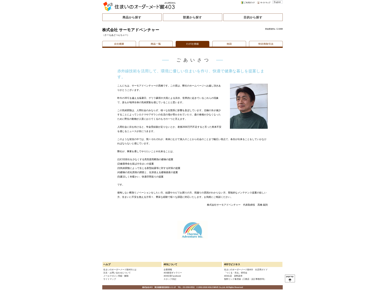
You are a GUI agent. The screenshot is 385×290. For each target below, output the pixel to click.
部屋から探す (192, 17)
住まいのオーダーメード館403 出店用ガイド (246, 269)
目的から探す (253, 17)
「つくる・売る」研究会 (235, 272)
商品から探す (132, 17)
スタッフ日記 (170, 279)
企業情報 (168, 269)
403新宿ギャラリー (173, 272)
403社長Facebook (172, 276)
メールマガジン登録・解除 (116, 276)
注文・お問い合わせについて (117, 272)
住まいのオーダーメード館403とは (119, 269)
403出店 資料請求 (233, 276)
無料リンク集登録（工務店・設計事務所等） (245, 279)
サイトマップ (109, 279)
